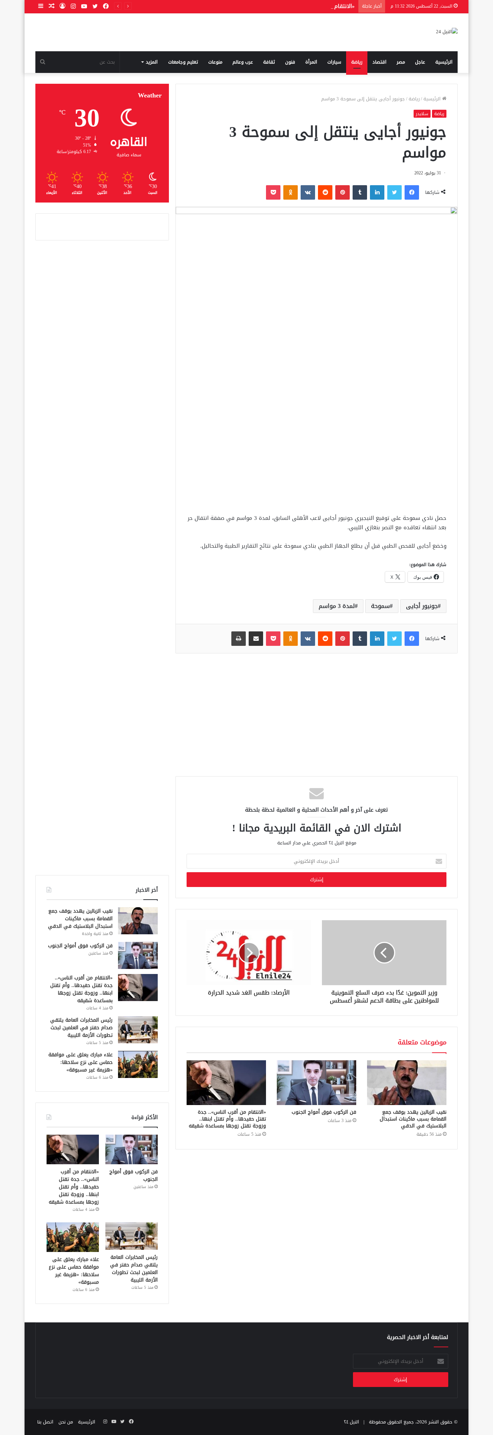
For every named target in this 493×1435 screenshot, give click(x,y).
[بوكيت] (273, 192)
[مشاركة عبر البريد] (256, 638)
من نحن (65, 1421)
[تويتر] (394, 192)
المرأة (311, 61)
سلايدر (422, 114)
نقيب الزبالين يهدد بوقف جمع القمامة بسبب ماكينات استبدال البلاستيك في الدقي (413, 1119)
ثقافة (269, 61)
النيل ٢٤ (351, 1421)
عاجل (420, 61)
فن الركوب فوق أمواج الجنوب (324, 1112)
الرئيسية (444, 61)
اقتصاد (379, 61)
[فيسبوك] (412, 192)
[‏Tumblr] (360, 192)
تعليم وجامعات (183, 61)
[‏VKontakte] (308, 192)
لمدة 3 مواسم (337, 606)
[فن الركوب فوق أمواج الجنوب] (316, 1082)
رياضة (356, 61)
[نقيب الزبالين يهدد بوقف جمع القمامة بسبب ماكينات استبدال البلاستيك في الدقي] (406, 1082)
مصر (401, 61)
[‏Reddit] (325, 192)
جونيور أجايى (422, 606)
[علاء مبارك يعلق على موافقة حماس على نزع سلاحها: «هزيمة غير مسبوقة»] (138, 1064)
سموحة (380, 606)
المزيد (152, 61)
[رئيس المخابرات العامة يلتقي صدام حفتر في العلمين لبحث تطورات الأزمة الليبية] (138, 1029)
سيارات (334, 61)
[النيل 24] (447, 32)
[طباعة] (238, 638)
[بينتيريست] (342, 192)
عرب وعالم (242, 61)
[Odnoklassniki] (290, 192)
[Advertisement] (316, 452)
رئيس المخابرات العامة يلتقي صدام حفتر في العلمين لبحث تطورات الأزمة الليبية (81, 1027)
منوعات (215, 61)
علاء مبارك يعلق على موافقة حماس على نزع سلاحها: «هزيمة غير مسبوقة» (80, 1062)
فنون (290, 61)
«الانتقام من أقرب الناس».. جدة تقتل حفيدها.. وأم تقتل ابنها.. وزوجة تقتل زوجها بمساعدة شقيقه (237, 6)
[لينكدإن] (377, 192)
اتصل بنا (45, 1421)
